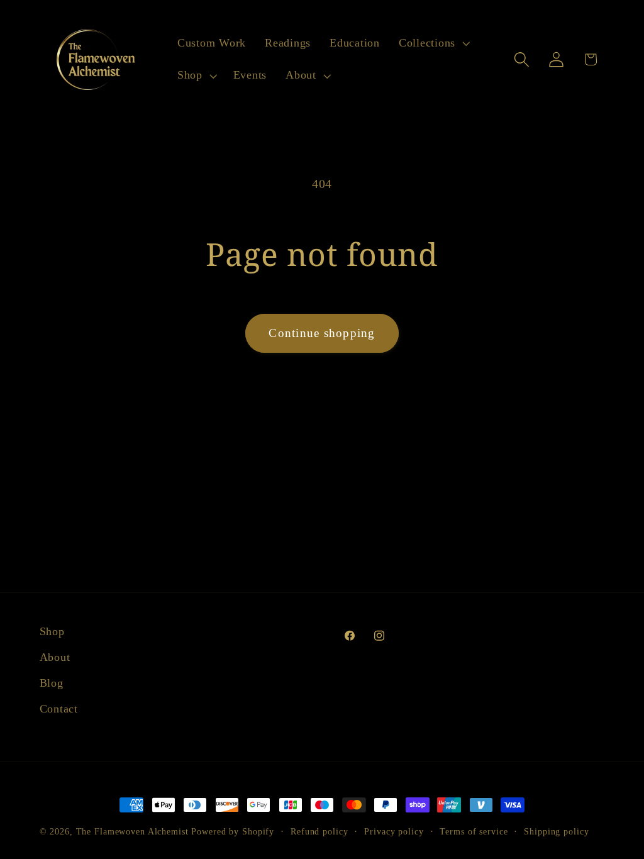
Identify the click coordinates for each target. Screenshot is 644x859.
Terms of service (474, 831)
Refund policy (319, 831)
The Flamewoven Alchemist (132, 831)
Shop (52, 631)
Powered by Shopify (232, 831)
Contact (59, 708)
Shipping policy (556, 831)
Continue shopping (322, 333)
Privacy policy (393, 831)
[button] (433, 43)
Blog (52, 683)
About (55, 657)
